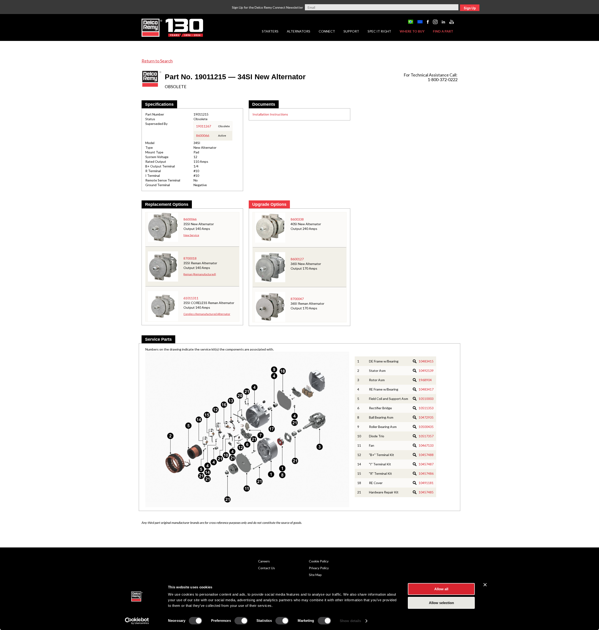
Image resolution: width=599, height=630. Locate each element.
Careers (264, 561)
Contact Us (266, 568)
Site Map (315, 575)
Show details (350, 621)
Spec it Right (379, 31)
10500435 (426, 427)
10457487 (426, 464)
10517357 (426, 436)
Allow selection (441, 603)
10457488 (426, 455)
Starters (270, 31)
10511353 (426, 408)
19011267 (203, 126)
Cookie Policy (319, 561)
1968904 (425, 380)
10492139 (426, 371)
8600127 (297, 259)
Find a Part (443, 31)
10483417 (426, 389)
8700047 (297, 299)
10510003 (426, 399)
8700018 (190, 258)
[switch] (241, 620)
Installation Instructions (270, 114)
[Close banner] (485, 584)
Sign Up (470, 8)
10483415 (426, 361)
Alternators (298, 31)
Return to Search (157, 60)
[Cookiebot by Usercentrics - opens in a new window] (137, 620)
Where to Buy (412, 31)
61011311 (190, 298)
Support (351, 31)
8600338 (297, 219)
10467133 (426, 445)
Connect (327, 31)
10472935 (426, 417)
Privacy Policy (319, 568)
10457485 (426, 492)
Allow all (441, 589)
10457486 (426, 473)
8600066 (202, 136)
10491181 (426, 483)
